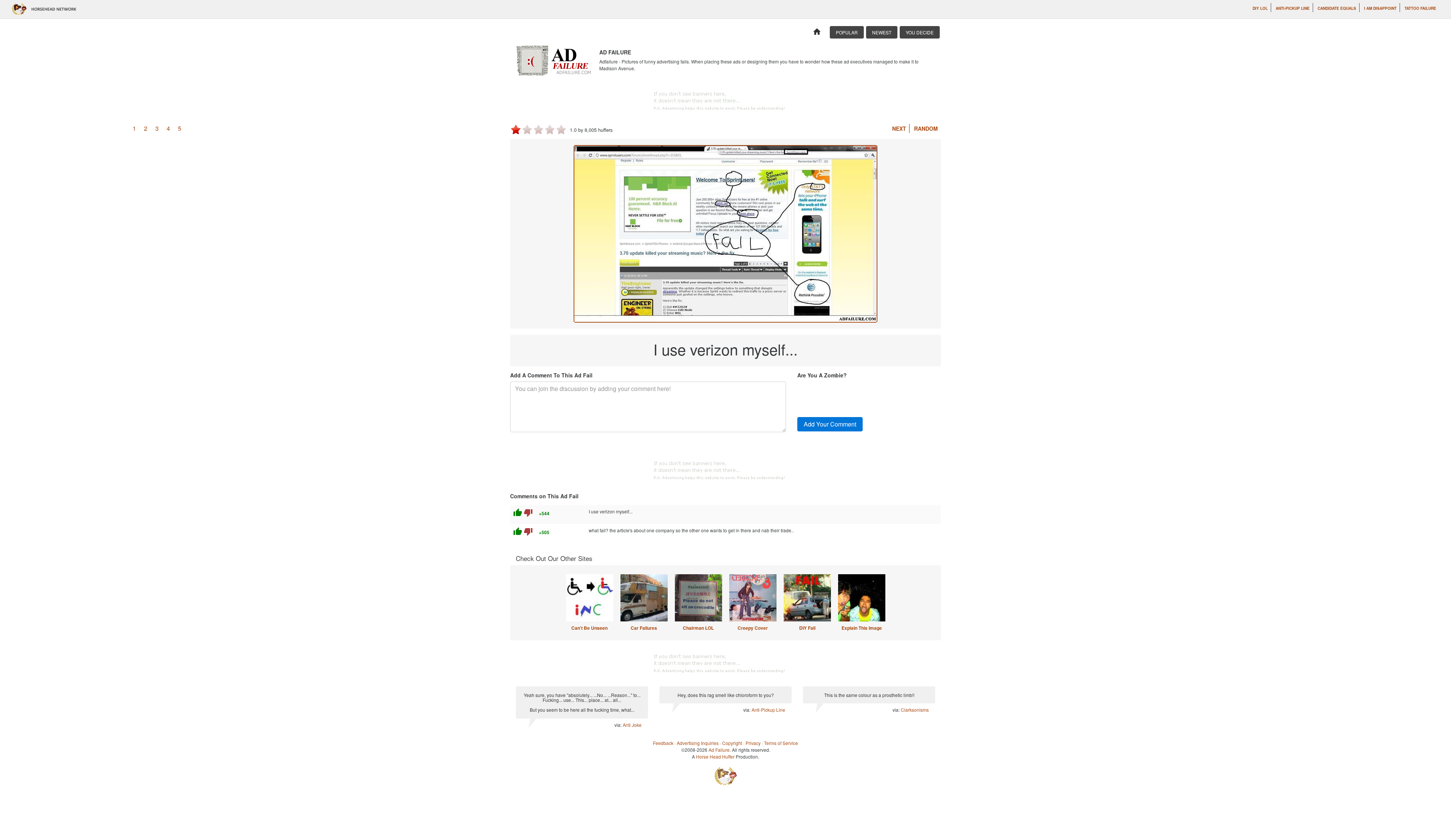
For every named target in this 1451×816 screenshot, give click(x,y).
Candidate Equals (1337, 8)
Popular (847, 32)
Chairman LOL (698, 627)
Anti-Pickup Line (1293, 8)
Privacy (753, 743)
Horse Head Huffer (715, 756)
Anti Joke (632, 725)
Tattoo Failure (1420, 8)
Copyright (732, 743)
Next (899, 128)
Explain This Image (862, 627)
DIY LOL (1260, 8)
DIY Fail (807, 627)
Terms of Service (781, 743)
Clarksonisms (915, 709)
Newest (881, 32)
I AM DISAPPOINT (1380, 8)
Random (926, 128)
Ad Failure (719, 749)
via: (618, 725)
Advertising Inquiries (698, 743)
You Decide (920, 32)
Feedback (663, 743)
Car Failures (644, 627)
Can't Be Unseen (589, 627)
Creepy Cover (753, 627)
